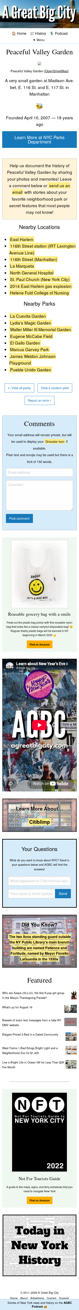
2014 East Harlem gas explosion (41, 286)
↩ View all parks (19, 387)
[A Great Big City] (39, 13)
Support (64, 1298)
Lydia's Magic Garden (30, 323)
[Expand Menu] (39, 40)
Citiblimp (39, 821)
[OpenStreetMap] (56, 71)
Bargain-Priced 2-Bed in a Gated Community (30, 1034)
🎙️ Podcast (59, 33)
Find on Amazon (40, 644)
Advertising (37, 1298)
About (24, 1298)
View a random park (55, 387)
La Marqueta (22, 266)
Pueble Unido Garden (30, 369)
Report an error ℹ (39, 400)
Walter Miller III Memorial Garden (40, 329)
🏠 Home (19, 33)
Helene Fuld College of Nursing (39, 293)
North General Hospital (31, 273)
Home (14, 1298)
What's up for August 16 (17, 1007)
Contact (51, 1298)
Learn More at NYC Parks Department (39, 139)
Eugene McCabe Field (31, 336)
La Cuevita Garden (28, 316)
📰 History (38, 33)
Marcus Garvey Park (29, 349)
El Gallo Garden (25, 343)
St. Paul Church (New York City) (40, 279)
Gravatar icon (54, 441)
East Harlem (21, 239)
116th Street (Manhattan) (33, 259)
